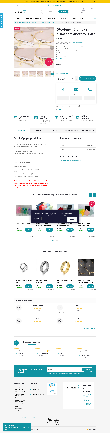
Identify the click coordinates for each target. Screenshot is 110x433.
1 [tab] (52, 240)
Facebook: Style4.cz (88, 404)
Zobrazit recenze (32, 344)
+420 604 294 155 (89, 399)
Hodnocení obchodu (37, 389)
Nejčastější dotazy (36, 391)
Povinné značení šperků (38, 394)
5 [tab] (57, 240)
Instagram (34, 417)
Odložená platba (19, 404)
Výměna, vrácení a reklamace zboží (19, 394)
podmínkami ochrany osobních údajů (71, 373)
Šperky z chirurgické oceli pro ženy (72, 161)
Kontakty (16, 5)
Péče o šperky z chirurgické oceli (19, 409)
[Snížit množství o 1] (76, 79)
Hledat (63, 11)
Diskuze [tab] (55, 130)
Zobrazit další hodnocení (88, 328)
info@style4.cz (88, 395)
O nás (33, 387)
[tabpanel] (24, 218)
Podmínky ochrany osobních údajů (20, 400)
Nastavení (37, 218)
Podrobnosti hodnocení (77, 42)
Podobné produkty (87, 130)
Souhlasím (72, 219)
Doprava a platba (19, 398)
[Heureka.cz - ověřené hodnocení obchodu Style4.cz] (52, 388)
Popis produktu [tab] (22, 130)
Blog (16, 406)
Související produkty (70, 130)
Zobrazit (29, 229)
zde (65, 215)
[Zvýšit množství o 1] (76, 77)
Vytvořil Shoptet (92, 429)
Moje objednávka (25, 5)
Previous (90, 195)
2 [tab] (53, 240)
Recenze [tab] (38, 130)
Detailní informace (60, 59)
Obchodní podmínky (20, 392)
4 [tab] (56, 240)
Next (94, 195)
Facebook (23, 417)
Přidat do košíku (89, 78)
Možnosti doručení (63, 73)
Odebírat (87, 369)
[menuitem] (19, 18)
